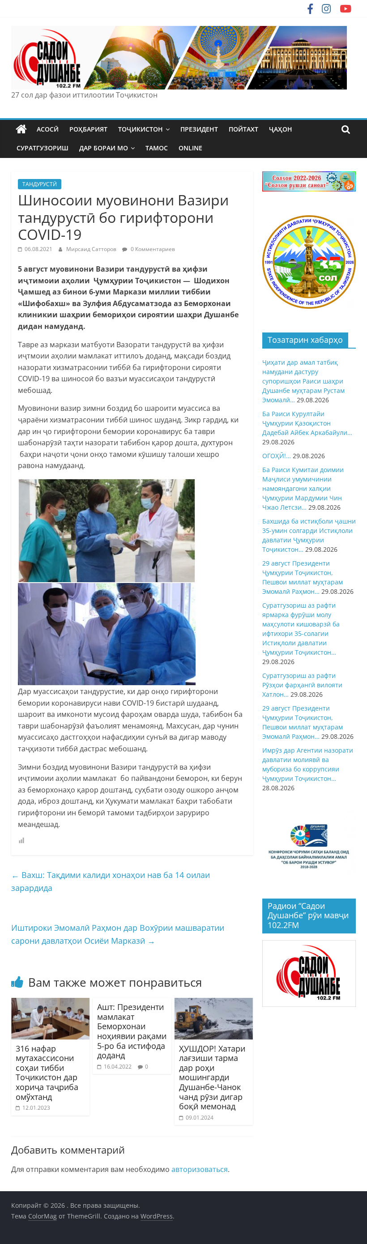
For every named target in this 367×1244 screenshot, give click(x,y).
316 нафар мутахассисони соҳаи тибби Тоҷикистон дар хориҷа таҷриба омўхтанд (47, 1072)
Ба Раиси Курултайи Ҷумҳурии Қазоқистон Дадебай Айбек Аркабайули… (307, 423)
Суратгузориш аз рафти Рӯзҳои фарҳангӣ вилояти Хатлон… (302, 685)
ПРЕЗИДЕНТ (199, 129)
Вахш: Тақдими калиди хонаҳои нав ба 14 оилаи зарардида (110, 881)
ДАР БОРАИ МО (103, 148)
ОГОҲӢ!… (276, 456)
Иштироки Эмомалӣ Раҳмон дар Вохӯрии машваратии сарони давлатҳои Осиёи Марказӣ (117, 934)
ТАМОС (156, 148)
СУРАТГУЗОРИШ (42, 148)
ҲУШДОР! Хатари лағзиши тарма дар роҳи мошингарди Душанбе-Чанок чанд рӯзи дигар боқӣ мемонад (212, 1077)
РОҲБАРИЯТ (88, 129)
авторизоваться (199, 1169)
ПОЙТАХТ (243, 129)
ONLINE (190, 148)
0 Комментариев (152, 249)
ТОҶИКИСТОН (140, 129)
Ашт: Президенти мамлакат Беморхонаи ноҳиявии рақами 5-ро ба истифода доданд (131, 1031)
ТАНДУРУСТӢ (39, 184)
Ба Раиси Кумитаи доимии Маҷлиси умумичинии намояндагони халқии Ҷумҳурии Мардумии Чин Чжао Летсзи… (303, 488)
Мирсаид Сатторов (92, 249)
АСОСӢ (48, 129)
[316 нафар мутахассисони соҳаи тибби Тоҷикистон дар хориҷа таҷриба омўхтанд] (50, 1003)
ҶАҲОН (280, 129)
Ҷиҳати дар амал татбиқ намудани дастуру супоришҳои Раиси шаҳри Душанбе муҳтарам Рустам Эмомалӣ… (303, 381)
